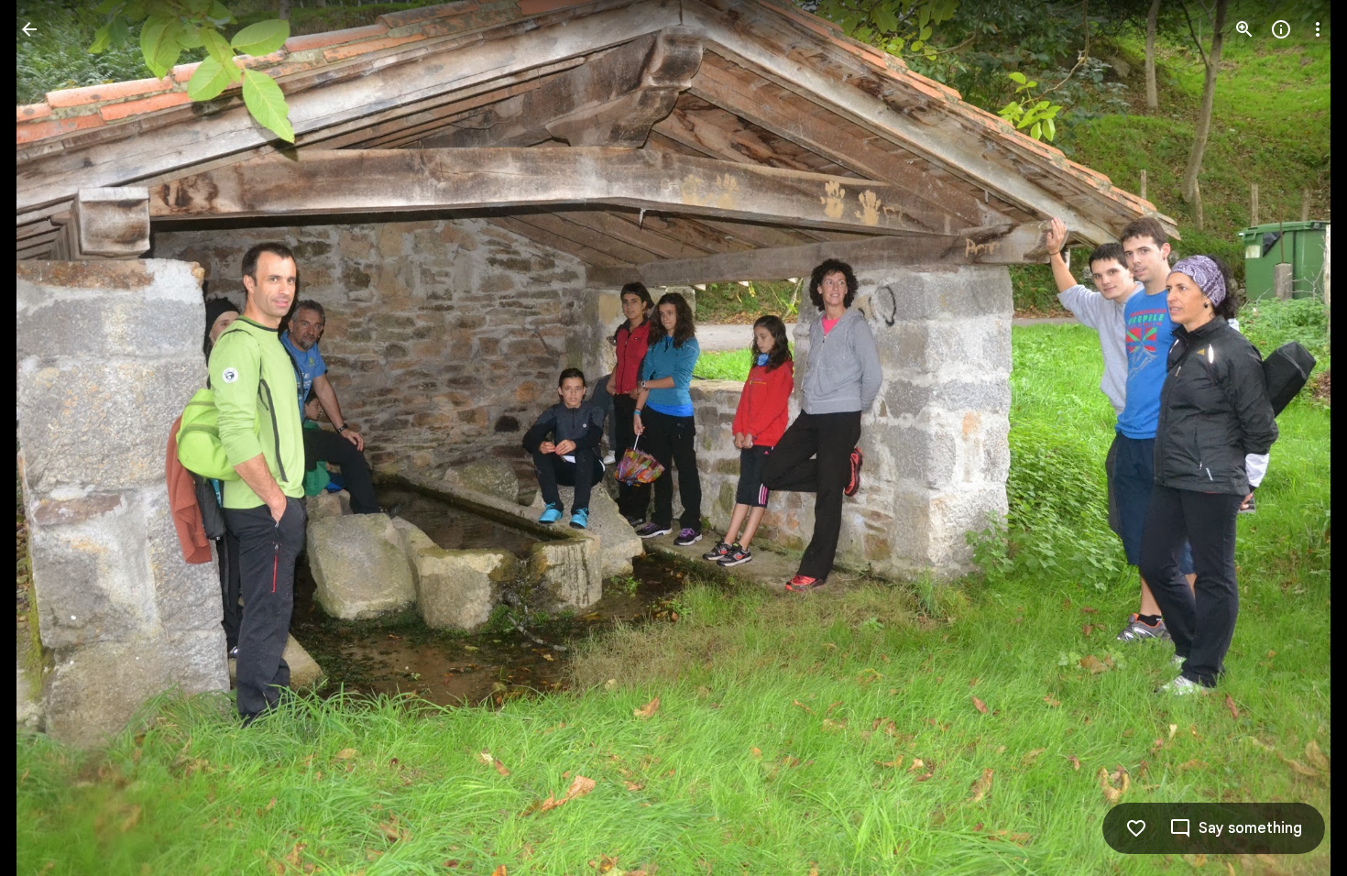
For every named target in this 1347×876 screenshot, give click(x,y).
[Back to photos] (29, 29)
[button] (51, 438)
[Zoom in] (1244, 29)
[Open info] (1281, 29)
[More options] (1317, 29)
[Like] (1136, 828)
